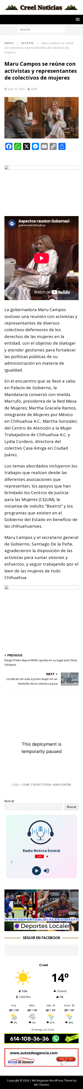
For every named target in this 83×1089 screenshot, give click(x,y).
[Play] (36, 870)
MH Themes (41, 1085)
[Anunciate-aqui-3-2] (41, 1064)
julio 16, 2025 (16, 89)
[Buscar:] (41, 29)
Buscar (9, 801)
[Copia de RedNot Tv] (41, 928)
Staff (34, 89)
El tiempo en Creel (43, 1029)
